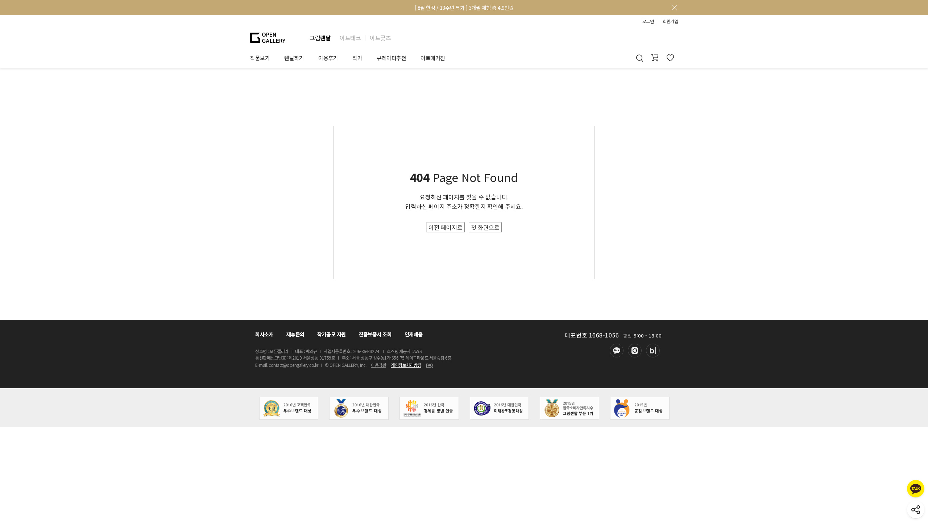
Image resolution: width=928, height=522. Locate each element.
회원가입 (670, 21)
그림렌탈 (320, 37)
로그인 (648, 21)
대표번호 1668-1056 (592, 335)
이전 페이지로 (445, 227)
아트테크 (350, 37)
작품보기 (260, 58)
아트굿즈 (380, 37)
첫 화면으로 (485, 227)
